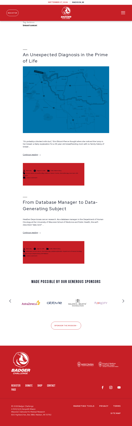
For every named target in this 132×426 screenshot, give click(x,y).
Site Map (116, 413)
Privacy (103, 406)
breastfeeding (39, 173)
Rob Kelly (29, 171)
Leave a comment (31, 178)
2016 (51, 171)
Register (12, 13)
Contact (51, 385)
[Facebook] (102, 388)
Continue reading (32, 154)
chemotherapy (64, 173)
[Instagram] (110, 388)
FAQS (13, 389)
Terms (117, 406)
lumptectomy (36, 253)
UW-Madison (44, 253)
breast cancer (30, 173)
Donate (29, 385)
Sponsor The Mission (65, 326)
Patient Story (57, 171)
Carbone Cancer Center (52, 173)
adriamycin (29, 251)
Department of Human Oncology (72, 251)
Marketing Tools (83, 406)
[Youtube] (119, 388)
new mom (72, 173)
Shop (39, 385)
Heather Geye (27, 253)
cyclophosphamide (56, 251)
